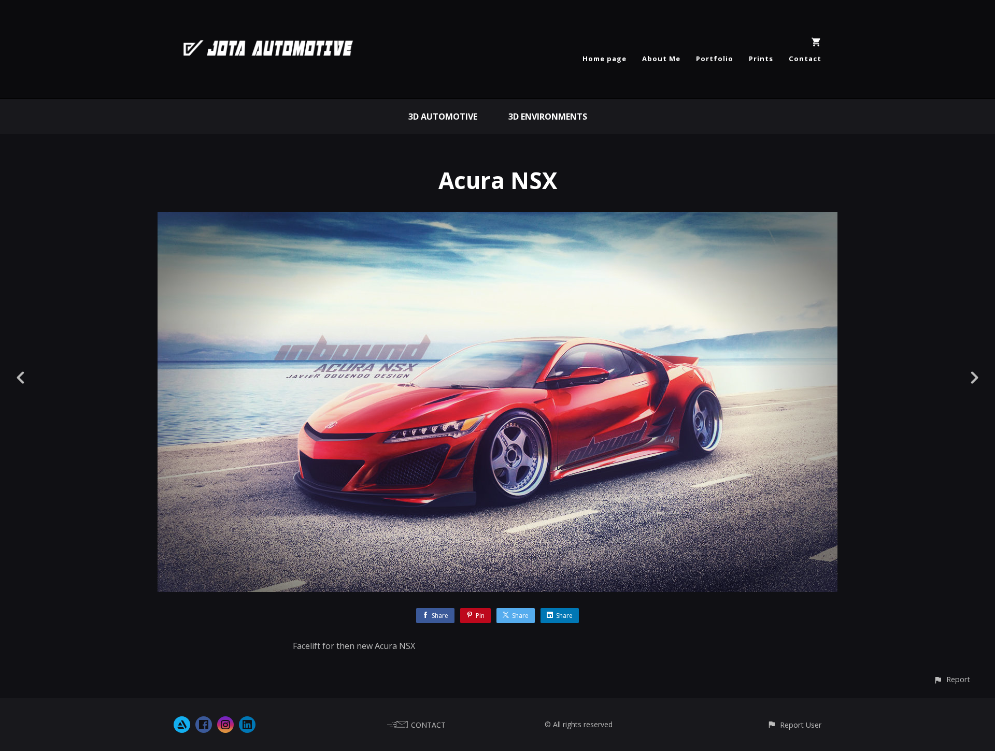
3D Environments (547, 116)
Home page (604, 58)
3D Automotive (442, 116)
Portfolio (714, 58)
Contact (805, 58)
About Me (661, 58)
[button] (951, 679)
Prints (761, 58)
